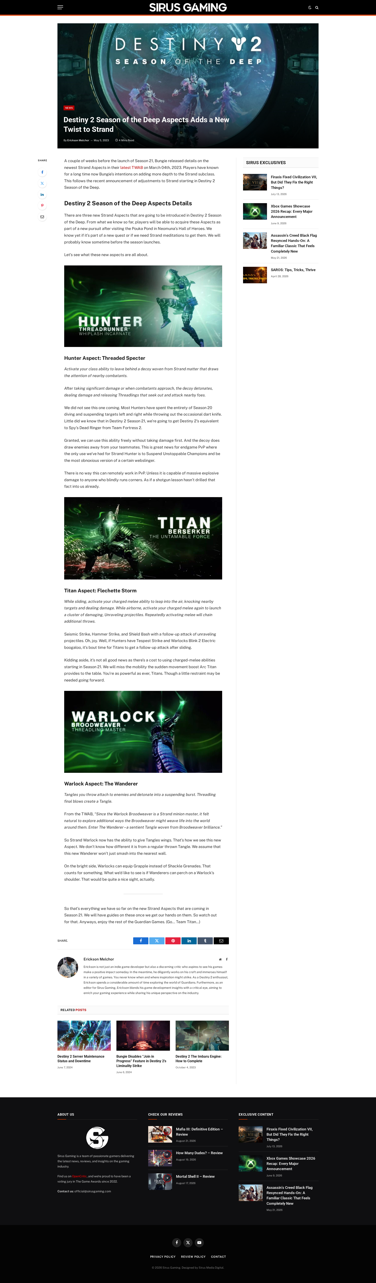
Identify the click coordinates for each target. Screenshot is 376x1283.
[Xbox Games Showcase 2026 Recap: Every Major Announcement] (255, 211)
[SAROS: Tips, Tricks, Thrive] (255, 275)
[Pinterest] (42, 205)
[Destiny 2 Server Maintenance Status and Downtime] (84, 1036)
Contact (218, 1256)
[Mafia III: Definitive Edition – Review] (160, 1134)
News (69, 108)
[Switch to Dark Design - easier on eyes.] (309, 7)
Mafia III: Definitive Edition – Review (199, 1132)
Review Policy (193, 1256)
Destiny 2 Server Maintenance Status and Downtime (80, 1058)
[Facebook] (42, 172)
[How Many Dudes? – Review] (160, 1158)
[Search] (316, 7)
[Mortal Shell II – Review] (160, 1181)
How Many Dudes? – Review (199, 1153)
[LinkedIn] (42, 194)
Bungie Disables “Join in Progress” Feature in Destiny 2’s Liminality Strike (141, 1061)
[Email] (42, 216)
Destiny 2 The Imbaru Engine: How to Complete (199, 1058)
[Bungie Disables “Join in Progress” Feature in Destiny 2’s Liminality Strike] (143, 1036)
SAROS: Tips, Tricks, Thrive (293, 270)
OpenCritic (79, 1176)
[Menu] (60, 7)
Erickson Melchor (78, 140)
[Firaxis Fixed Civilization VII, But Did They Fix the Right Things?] (255, 182)
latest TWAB (131, 167)
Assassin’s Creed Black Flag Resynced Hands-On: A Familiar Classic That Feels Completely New (294, 243)
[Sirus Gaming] (188, 7)
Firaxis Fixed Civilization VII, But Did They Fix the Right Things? (294, 182)
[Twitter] (42, 183)
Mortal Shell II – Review (195, 1176)
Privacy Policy (163, 1256)
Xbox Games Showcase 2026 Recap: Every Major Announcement (291, 211)
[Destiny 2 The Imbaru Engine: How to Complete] (202, 1036)
